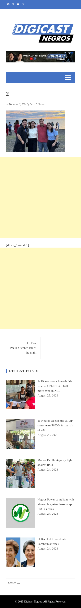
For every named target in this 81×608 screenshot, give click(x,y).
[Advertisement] (40, 197)
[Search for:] (40, 582)
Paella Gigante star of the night (23, 348)
